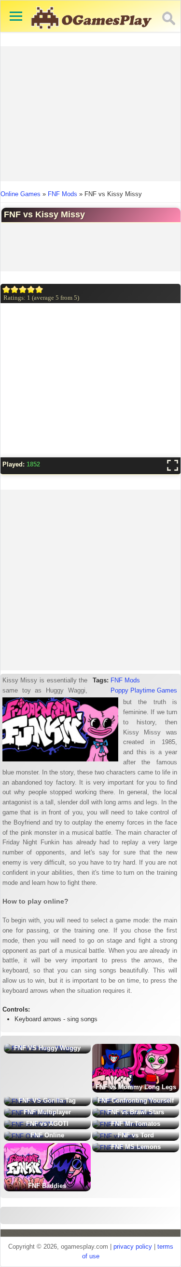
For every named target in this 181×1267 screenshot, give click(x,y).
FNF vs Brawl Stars (135, 1112)
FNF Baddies (47, 1185)
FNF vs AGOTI (47, 1123)
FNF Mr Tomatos (135, 1123)
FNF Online (47, 1135)
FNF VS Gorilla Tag (47, 1100)
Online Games (20, 194)
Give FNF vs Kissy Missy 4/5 (31, 289)
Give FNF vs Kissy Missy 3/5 (23, 289)
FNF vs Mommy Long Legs (136, 1087)
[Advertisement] (90, 113)
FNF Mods (62, 194)
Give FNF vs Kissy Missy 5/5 (39, 289)
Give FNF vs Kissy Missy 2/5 (15, 289)
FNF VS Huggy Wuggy (47, 1048)
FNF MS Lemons (136, 1146)
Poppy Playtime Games (144, 690)
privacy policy (132, 1246)
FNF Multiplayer (47, 1112)
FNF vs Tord (136, 1135)
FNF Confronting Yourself (135, 1100)
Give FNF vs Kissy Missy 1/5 (6, 289)
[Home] (92, 33)
